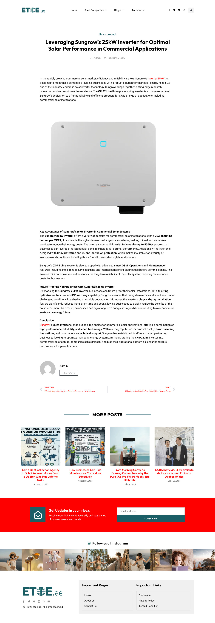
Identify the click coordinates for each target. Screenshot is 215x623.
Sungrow (45, 325)
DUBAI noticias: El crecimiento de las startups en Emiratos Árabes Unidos (174, 473)
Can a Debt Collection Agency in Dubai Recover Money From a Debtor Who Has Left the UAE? (40, 475)
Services (136, 10)
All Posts (69, 372)
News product (107, 34)
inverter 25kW (156, 79)
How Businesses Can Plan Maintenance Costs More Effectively (85, 473)
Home (74, 10)
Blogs (117, 10)
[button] (191, 10)
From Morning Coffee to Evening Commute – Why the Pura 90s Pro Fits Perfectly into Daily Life (130, 475)
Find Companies (94, 10)
